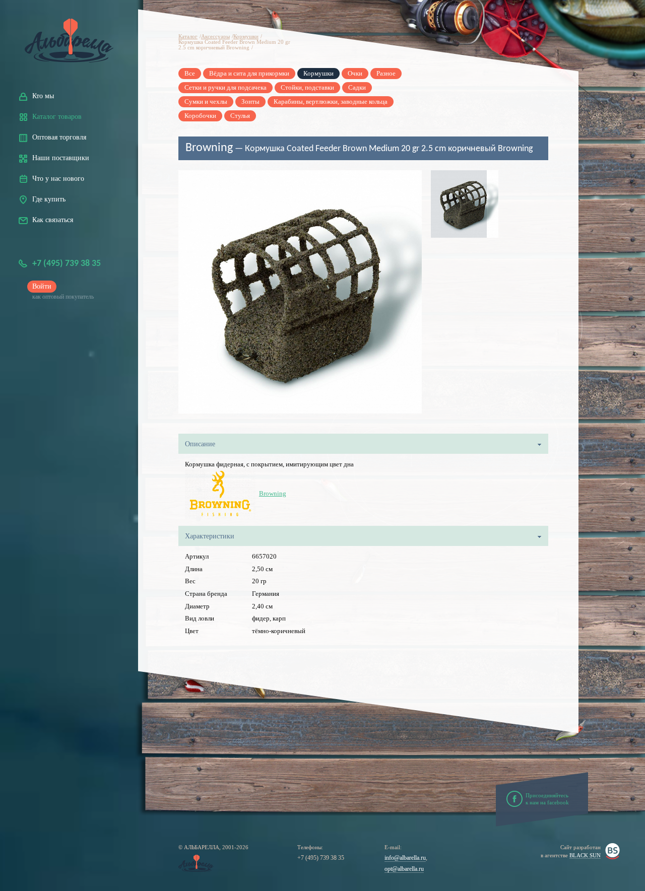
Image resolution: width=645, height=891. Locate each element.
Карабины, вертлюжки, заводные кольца (331, 101)
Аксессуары (215, 36)
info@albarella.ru (405, 857)
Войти (41, 286)
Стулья (240, 115)
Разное (386, 73)
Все (189, 73)
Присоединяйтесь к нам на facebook (547, 798)
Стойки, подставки (307, 87)
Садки (357, 87)
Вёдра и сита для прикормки (249, 73)
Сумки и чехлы (205, 101)
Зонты (250, 101)
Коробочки (200, 115)
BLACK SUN (585, 855)
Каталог (188, 36)
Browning (272, 493)
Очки (355, 73)
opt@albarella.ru (404, 868)
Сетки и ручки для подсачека (225, 87)
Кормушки (246, 36)
